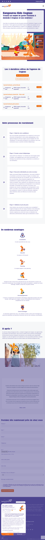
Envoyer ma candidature (7, 490)
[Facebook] (2, 1)
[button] (43, 6)
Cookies (3, 535)
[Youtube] (8, 1)
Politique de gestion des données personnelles (30, 485)
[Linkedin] (10, 1)
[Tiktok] (6, 1)
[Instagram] (4, 1)
